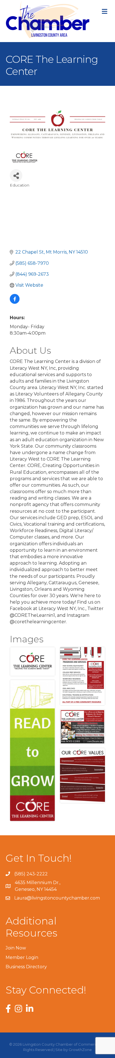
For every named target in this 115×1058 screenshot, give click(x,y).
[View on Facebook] (15, 302)
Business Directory (26, 966)
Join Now (16, 948)
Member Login (22, 957)
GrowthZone (80, 1049)
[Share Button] (16, 175)
